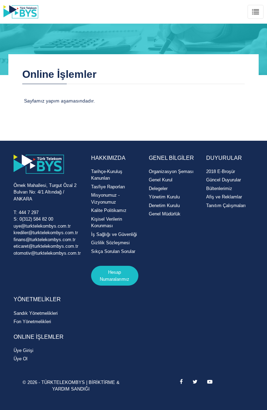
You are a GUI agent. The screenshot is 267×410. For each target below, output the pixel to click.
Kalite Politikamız (109, 210)
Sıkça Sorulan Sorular (113, 251)
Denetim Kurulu (164, 205)
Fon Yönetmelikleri (32, 321)
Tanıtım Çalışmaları (226, 205)
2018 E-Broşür (220, 171)
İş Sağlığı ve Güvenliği (114, 234)
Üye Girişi (23, 350)
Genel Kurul (160, 179)
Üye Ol (20, 358)
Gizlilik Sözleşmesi (110, 242)
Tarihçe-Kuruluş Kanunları (106, 175)
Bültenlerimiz (219, 188)
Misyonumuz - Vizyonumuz (105, 198)
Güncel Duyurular (223, 179)
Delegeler (158, 188)
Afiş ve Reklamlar (224, 196)
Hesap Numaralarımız (114, 276)
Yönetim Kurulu (164, 196)
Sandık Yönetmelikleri (36, 313)
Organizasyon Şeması (171, 171)
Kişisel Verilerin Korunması (106, 222)
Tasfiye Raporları (108, 186)
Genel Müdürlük (164, 213)
